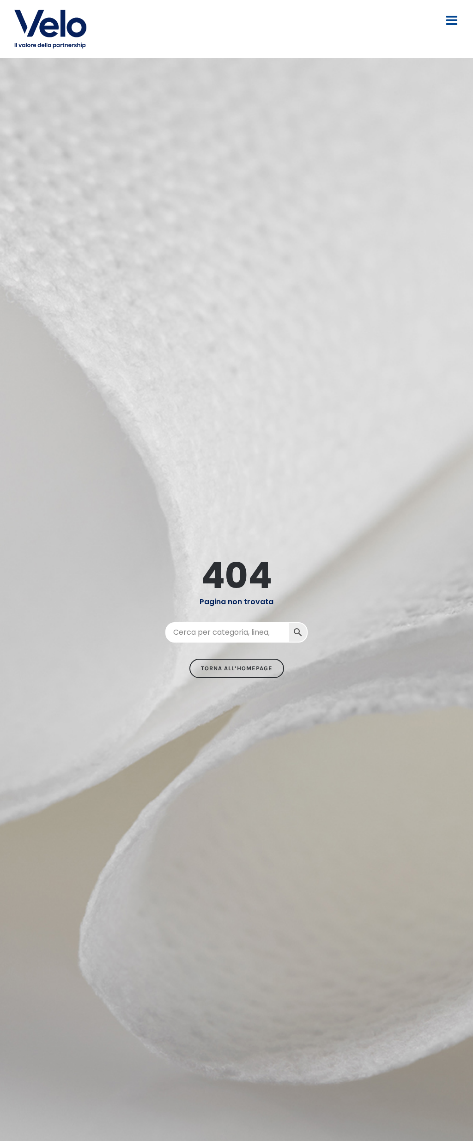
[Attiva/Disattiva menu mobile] (452, 20)
